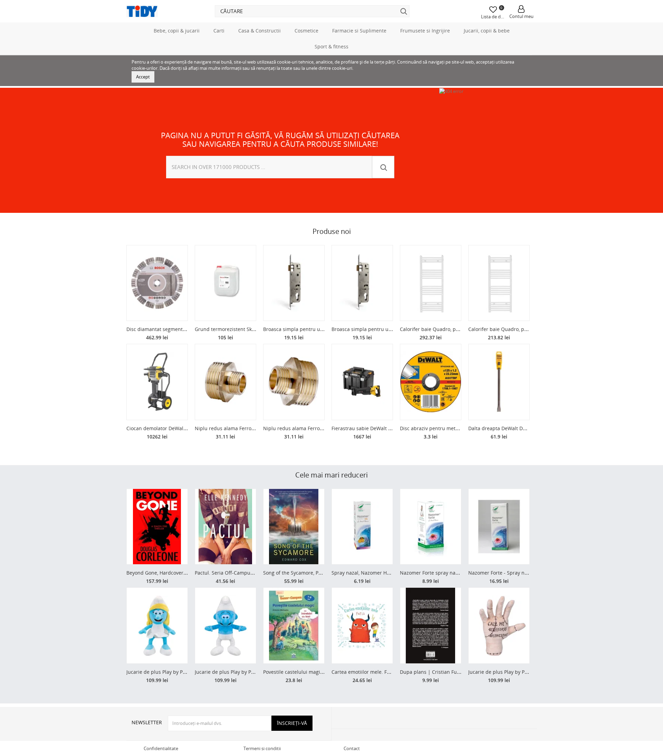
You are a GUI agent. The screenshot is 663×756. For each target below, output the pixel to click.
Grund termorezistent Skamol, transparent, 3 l (248, 329)
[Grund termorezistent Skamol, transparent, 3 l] (225, 283)
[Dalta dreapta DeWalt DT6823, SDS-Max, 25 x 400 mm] (499, 382)
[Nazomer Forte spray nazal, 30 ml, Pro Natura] (430, 527)
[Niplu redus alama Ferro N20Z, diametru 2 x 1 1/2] (225, 382)
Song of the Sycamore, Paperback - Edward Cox (317, 572)
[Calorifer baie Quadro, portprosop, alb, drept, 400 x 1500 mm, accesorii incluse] (499, 283)
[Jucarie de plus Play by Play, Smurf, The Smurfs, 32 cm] (225, 625)
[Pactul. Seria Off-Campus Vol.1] (225, 527)
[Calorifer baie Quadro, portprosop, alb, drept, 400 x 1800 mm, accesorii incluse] (430, 283)
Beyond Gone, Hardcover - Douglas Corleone (177, 572)
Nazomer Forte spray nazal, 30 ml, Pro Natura (452, 572)
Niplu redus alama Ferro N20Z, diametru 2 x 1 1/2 (252, 428)
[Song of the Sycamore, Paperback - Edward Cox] (294, 527)
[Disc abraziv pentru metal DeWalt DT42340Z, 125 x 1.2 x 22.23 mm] (430, 382)
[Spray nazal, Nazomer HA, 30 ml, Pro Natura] (362, 527)
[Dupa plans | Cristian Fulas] (430, 625)
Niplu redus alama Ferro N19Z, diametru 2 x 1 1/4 (320, 428)
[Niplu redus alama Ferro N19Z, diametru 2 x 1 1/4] (294, 382)
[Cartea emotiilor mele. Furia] (362, 625)
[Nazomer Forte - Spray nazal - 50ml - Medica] (499, 527)
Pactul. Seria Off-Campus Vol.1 (230, 572)
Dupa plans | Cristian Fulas (431, 672)
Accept (143, 77)
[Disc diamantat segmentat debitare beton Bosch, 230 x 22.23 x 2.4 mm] (157, 283)
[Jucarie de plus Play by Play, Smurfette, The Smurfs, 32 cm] (157, 625)
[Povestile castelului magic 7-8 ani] (294, 625)
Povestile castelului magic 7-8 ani (301, 672)
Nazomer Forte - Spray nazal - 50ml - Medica (519, 572)
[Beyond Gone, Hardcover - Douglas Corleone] (157, 527)
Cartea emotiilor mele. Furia (364, 672)
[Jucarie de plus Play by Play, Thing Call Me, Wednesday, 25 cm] (499, 625)
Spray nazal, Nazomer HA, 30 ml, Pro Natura (382, 572)
